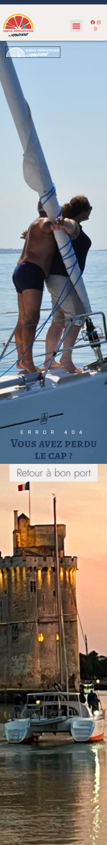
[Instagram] (99, 23)
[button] (76, 26)
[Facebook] (93, 23)
